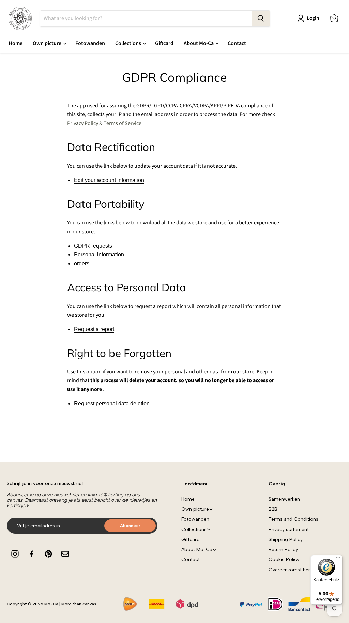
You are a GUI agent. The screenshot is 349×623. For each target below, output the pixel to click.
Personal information (99, 255)
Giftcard (164, 43)
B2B (273, 509)
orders (81, 263)
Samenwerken (284, 499)
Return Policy (283, 549)
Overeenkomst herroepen (297, 570)
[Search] (261, 18)
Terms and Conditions (293, 519)
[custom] (15, 554)
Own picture (47, 43)
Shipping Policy (286, 539)
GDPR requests (93, 246)
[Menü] (338, 559)
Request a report (94, 329)
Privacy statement (289, 529)
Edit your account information (109, 180)
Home (15, 43)
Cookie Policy (284, 559)
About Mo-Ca (199, 43)
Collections (128, 43)
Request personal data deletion (112, 403)
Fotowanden (90, 43)
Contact (237, 43)
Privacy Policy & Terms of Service (104, 123)
